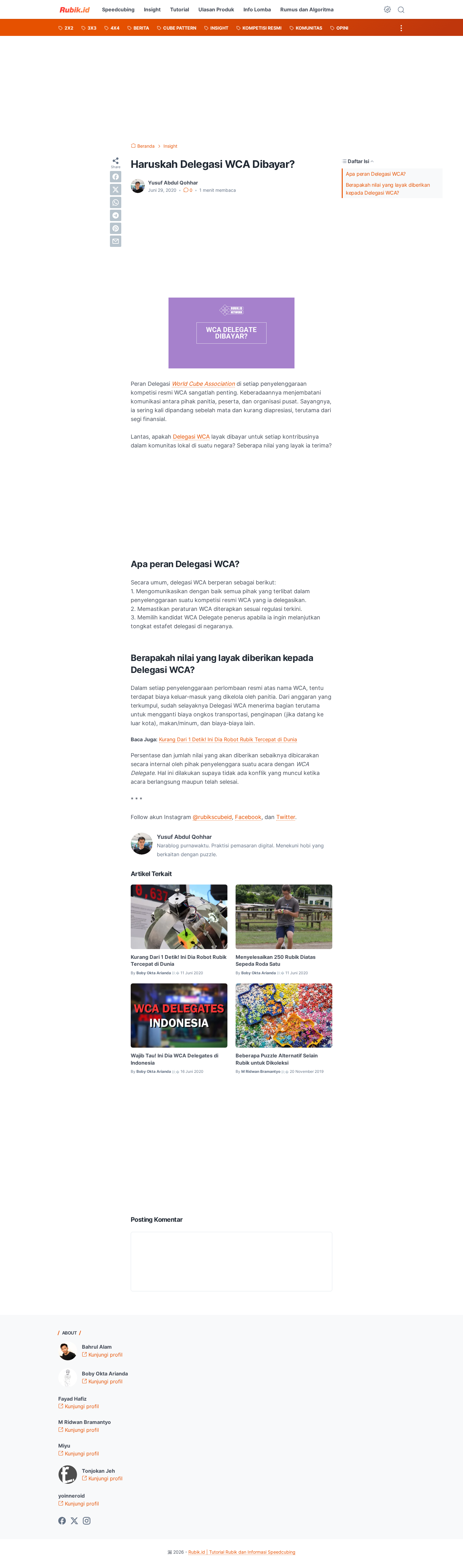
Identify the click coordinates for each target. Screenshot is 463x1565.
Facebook (248, 817)
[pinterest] (115, 228)
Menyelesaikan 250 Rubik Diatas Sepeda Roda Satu (276, 960)
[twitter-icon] (74, 1521)
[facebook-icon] (62, 1521)
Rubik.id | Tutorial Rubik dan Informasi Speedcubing (241, 1552)
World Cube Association (203, 383)
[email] (115, 241)
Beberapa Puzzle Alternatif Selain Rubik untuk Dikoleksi (277, 1059)
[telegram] (115, 215)
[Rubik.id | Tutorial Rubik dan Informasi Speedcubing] (74, 9)
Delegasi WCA (191, 436)
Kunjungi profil (105, 1355)
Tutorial (179, 9)
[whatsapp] (115, 202)
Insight (152, 9)
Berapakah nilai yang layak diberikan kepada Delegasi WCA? (388, 189)
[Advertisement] (231, 83)
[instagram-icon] (86, 1521)
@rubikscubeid (212, 817)
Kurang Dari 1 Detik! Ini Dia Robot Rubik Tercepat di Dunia (228, 739)
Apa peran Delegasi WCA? (376, 174)
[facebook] (115, 176)
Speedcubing (118, 9)
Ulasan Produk (216, 9)
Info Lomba (257, 9)
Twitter (285, 817)
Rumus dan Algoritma (307, 9)
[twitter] (115, 189)
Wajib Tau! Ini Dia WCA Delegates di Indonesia (174, 1059)
